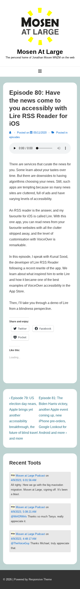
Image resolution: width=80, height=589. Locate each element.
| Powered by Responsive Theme (32, 579)
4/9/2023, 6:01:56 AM (23, 480)
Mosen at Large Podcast (30, 475)
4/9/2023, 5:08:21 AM (23, 511)
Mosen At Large (40, 51)
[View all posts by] (11, 132)
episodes (14, 137)
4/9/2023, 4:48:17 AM (23, 538)
